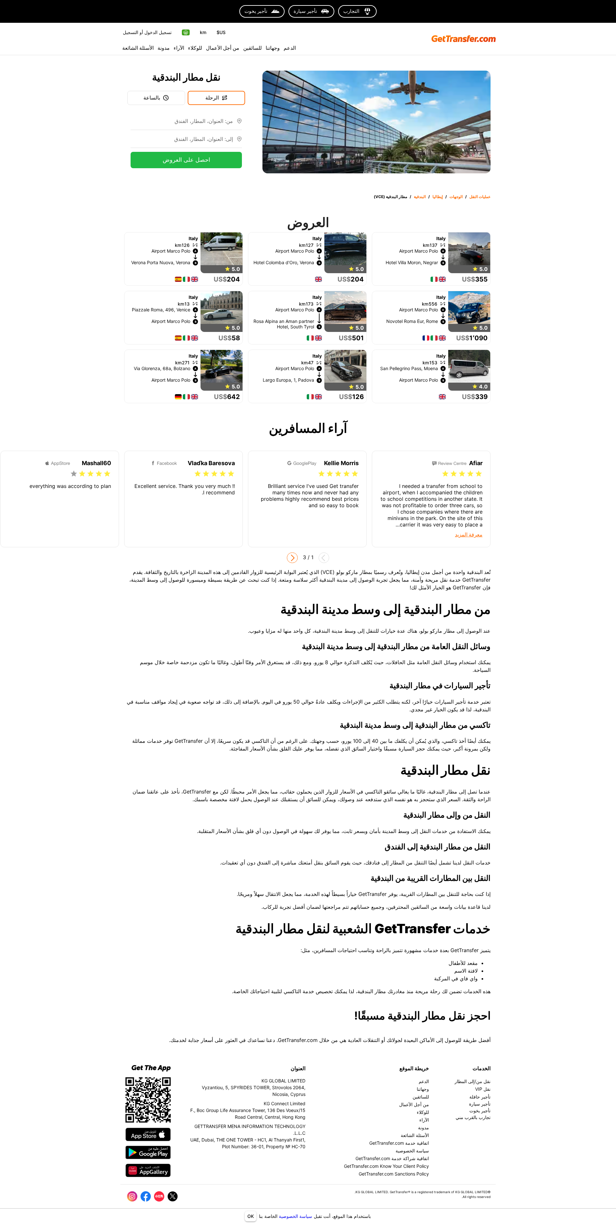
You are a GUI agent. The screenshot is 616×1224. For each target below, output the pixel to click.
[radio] (479, 474)
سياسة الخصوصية (295, 1216)
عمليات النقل (480, 196)
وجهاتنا (273, 48)
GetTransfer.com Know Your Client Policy (386, 1166)
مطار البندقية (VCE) (390, 196)
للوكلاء (195, 48)
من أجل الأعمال (222, 48)
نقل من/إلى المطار (473, 1081)
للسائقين (252, 48)
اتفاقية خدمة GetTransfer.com (399, 1143)
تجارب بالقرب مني (473, 1117)
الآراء (179, 48)
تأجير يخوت (480, 1110)
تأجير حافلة (480, 1096)
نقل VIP (483, 1089)
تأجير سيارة (480, 1104)
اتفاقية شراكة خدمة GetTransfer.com (392, 1158)
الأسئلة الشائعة (138, 48)
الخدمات (482, 1068)
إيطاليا (437, 196)
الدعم (290, 48)
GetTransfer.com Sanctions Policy (394, 1173)
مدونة (164, 48)
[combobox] (182, 123)
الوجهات (456, 196)
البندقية (420, 196)
